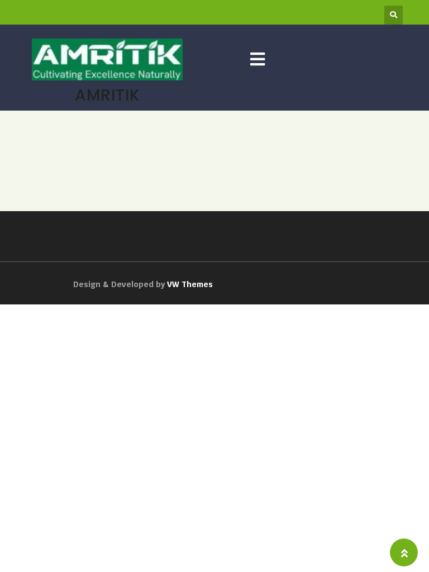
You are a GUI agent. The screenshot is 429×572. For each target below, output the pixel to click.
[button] (257, 59)
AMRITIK (107, 95)
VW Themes (189, 284)
